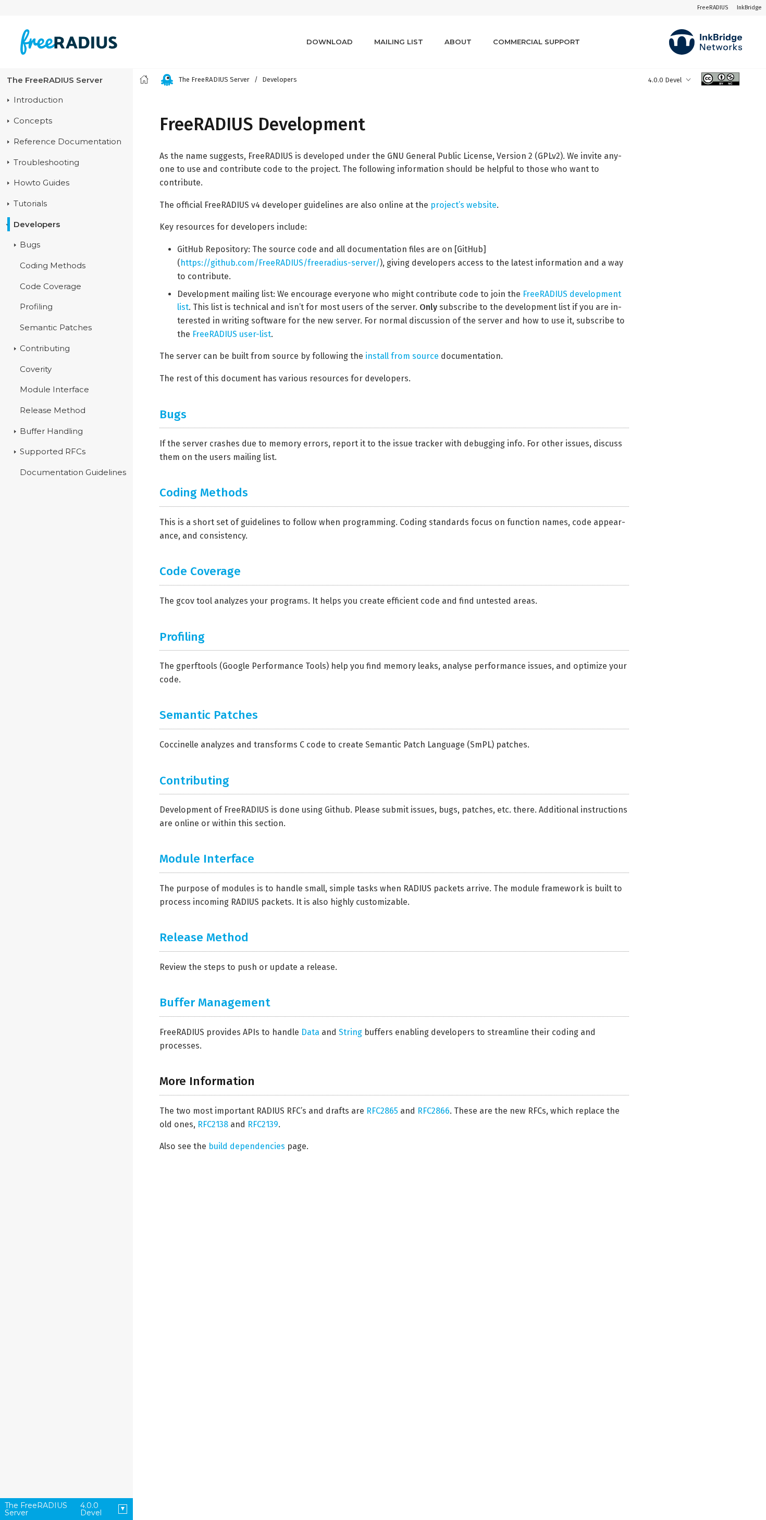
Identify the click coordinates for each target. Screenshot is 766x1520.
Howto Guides (41, 183)
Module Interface (54, 389)
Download (329, 42)
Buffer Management (214, 1002)
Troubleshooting (46, 162)
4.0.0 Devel (665, 80)
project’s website (463, 205)
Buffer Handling (51, 431)
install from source (402, 356)
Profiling (36, 307)
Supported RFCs (52, 451)
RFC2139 (263, 1124)
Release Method (52, 410)
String (350, 1032)
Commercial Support (536, 42)
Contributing (45, 348)
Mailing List (398, 42)
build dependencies (246, 1146)
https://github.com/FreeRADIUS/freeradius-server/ (280, 263)
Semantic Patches (56, 327)
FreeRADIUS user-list (231, 334)
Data (310, 1032)
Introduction (38, 100)
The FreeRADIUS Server (55, 80)
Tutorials (30, 203)
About (458, 42)
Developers (37, 224)
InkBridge (749, 7)
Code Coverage (50, 286)
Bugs (30, 245)
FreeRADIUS (712, 7)
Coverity (36, 369)
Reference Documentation (67, 141)
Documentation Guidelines (73, 472)
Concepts (33, 121)
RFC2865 (382, 1111)
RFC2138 (212, 1124)
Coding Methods (52, 265)
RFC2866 (433, 1111)
